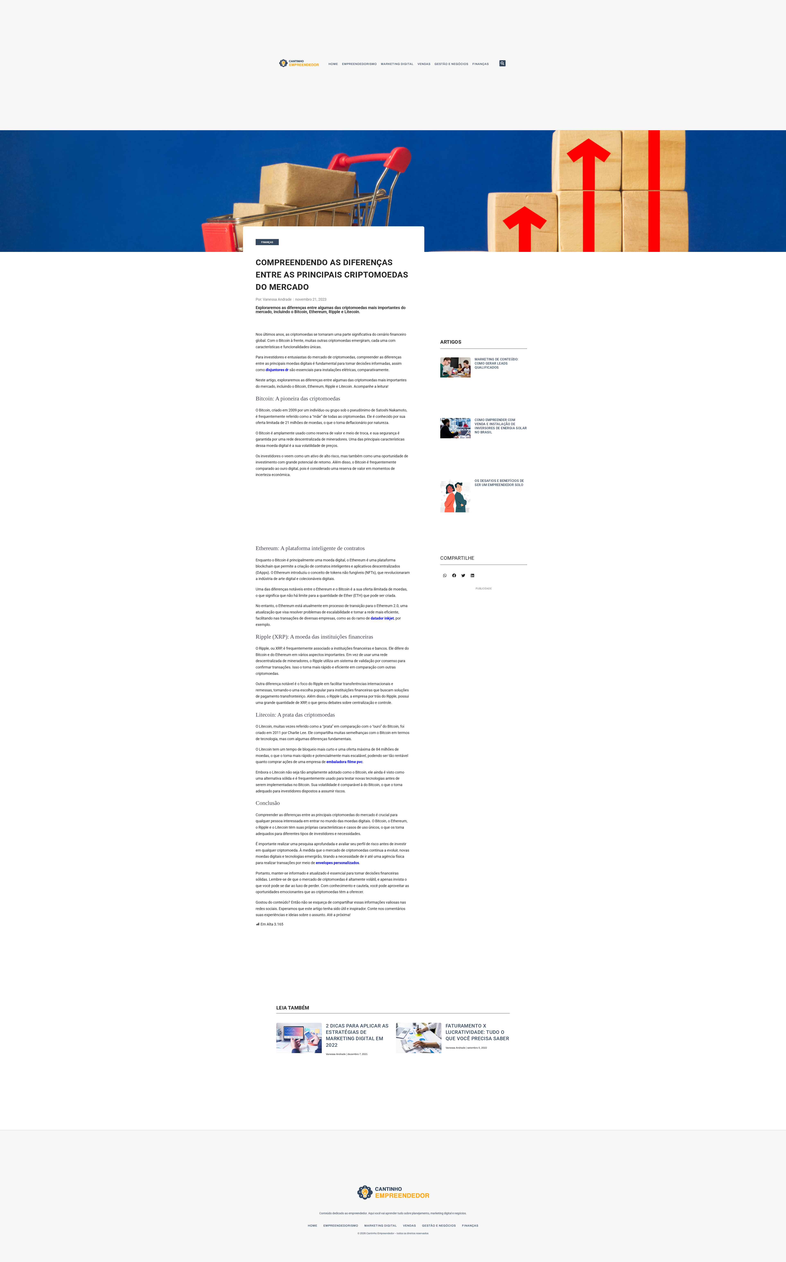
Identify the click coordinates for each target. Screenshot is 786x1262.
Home (333, 64)
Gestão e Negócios (451, 64)
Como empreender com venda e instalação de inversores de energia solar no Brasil (501, 426)
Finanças (480, 64)
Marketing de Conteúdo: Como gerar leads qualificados (496, 363)
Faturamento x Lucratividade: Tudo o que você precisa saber (477, 1032)
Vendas (424, 64)
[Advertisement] (333, 510)
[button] (502, 63)
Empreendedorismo (359, 64)
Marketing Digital (397, 64)
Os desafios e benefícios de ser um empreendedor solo (499, 483)
